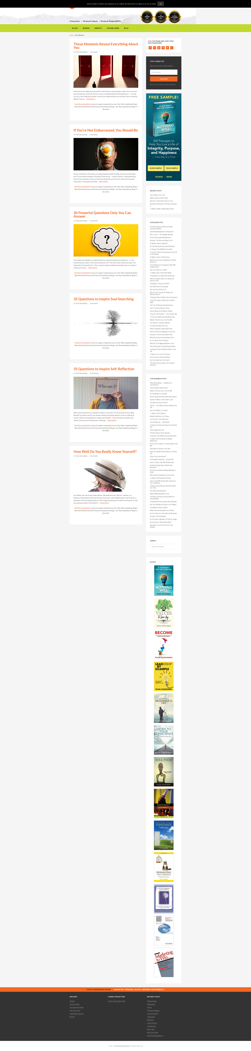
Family (149, 1007)
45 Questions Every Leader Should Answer (163, 501)
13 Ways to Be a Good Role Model (160, 273)
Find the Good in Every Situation (160, 433)
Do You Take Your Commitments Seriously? (163, 513)
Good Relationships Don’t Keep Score (161, 231)
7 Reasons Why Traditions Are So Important (163, 297)
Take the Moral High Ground (159, 388)
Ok (160, 4)
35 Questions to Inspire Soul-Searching (162, 276)
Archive (72, 1001)
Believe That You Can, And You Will (161, 320)
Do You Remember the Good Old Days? (162, 246)
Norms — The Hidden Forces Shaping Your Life (163, 406)
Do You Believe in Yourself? (158, 394)
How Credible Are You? (157, 430)
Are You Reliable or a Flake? (159, 410)
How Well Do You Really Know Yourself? (105, 451)
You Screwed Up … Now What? (160, 422)
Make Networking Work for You (159, 494)
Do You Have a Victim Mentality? (160, 357)
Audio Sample (156, 168)
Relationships (152, 1001)
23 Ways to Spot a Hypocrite (159, 243)
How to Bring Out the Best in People (161, 311)
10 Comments (94, 373)
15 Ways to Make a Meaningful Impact (162, 209)
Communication (152, 1014)
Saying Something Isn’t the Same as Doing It (163, 205)
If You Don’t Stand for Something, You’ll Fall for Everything (163, 253)
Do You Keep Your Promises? (159, 340)
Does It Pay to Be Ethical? (158, 456)
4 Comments (94, 52)
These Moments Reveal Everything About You (106, 46)
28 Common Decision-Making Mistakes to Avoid (163, 471)
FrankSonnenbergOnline (82, 104)
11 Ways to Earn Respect (158, 413)
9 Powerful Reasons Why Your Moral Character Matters (161, 228)
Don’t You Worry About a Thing (159, 308)
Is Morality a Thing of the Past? (159, 283)
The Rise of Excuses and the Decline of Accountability (162, 498)
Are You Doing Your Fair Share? (160, 360)
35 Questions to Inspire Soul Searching (104, 299)
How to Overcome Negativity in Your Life (162, 332)
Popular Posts (74, 1004)
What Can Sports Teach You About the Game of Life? (162, 280)
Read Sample (172, 168)
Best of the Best (152, 1032)
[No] (249, 4)
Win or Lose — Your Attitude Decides (161, 234)
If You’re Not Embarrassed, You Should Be (106, 130)
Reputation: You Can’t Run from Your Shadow (161, 526)
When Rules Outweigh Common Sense (162, 475)
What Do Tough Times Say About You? (162, 337)
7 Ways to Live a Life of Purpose (160, 354)
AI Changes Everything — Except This (162, 459)
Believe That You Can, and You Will (161, 391)
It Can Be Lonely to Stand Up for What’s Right (162, 301)
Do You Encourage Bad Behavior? (160, 237)
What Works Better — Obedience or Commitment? (161, 384)
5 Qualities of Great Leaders (159, 507)
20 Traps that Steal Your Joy (159, 326)
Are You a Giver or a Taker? (158, 270)
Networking (151, 1004)
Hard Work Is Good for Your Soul (160, 449)
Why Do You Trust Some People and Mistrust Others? (161, 293)
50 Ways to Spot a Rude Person (160, 257)
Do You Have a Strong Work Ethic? (161, 522)
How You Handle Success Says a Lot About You (163, 452)
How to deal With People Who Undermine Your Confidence (163, 482)
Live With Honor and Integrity (159, 286)
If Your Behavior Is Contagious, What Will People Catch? (162, 266)
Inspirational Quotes (77, 1014)
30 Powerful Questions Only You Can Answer (102, 214)
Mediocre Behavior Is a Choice (159, 416)
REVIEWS (159, 177)
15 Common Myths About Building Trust (162, 317)
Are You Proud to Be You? (158, 289)
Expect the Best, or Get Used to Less (161, 399)
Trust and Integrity (153, 1010)
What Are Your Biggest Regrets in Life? (162, 343)
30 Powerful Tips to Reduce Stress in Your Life (163, 350)
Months (72, 1017)
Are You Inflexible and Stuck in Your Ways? (163, 504)
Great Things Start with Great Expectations (163, 397)
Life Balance (151, 1026)
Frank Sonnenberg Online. (122, 1046)
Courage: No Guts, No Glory (159, 402)
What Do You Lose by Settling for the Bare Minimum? (163, 261)
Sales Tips (151, 1029)
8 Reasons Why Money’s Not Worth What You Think (163, 487)
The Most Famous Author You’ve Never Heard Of (162, 364)
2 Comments (94, 135)
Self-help (150, 1020)
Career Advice (152, 1023)
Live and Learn (75, 1010)
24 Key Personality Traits (116, 1001)
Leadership (151, 1017)
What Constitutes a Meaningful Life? (161, 329)
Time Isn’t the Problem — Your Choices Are (163, 314)
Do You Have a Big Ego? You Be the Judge (163, 519)
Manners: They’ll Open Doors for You (161, 201)
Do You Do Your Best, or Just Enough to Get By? (163, 445)
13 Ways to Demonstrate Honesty (160, 478)
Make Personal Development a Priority (162, 510)
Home (71, 35)
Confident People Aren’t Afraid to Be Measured (161, 466)
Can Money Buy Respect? (158, 491)
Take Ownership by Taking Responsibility (162, 346)
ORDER (169, 177)
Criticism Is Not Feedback (158, 516)
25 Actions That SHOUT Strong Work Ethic (163, 436)
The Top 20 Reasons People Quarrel (161, 305)
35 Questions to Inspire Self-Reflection (104, 369)
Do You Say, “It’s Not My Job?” (159, 419)
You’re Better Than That (157, 195)
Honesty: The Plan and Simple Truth (161, 240)
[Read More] (90, 99)
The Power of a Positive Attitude (160, 323)
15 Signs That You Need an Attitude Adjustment (161, 440)
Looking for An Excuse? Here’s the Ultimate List (163, 426)
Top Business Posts (76, 1007)
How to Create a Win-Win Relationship (162, 462)
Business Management (155, 1036)
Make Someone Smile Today (159, 198)
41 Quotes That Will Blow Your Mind (161, 249)
